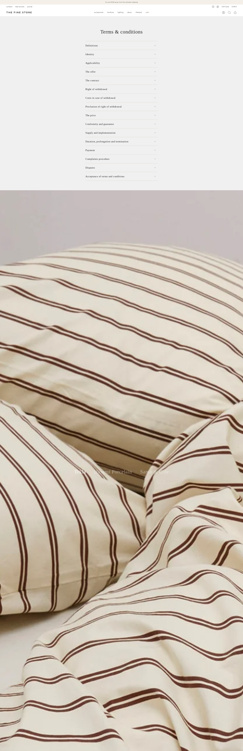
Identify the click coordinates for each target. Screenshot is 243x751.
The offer (90, 71)
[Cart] (235, 12)
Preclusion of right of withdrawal (103, 106)
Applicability (92, 63)
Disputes (90, 167)
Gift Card (225, 7)
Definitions (91, 45)
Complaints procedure (97, 159)
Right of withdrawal (96, 89)
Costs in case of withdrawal (100, 97)
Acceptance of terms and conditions (104, 176)
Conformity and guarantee (99, 124)
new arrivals (19, 7)
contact (9, 7)
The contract (92, 80)
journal (29, 7)
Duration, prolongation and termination (106, 141)
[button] (98, 12)
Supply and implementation (100, 132)
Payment (90, 150)
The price (90, 115)
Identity (89, 54)
